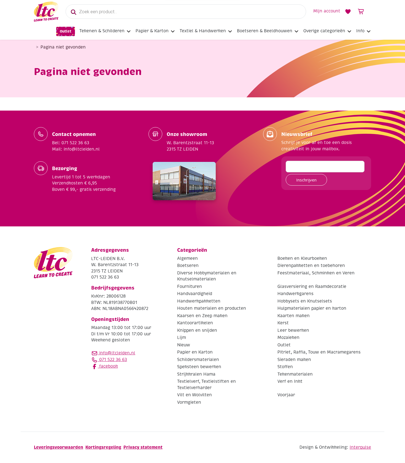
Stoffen (285, 366)
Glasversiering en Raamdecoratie (311, 286)
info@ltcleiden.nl (117, 352)
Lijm (181, 337)
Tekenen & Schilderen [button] (102, 30)
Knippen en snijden (197, 330)
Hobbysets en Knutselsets (304, 301)
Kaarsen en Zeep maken (202, 315)
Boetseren (188, 265)
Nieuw (183, 344)
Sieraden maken (294, 359)
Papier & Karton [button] (152, 30)
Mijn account (326, 11)
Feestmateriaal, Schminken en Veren (316, 273)
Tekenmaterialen (295, 374)
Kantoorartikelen (195, 322)
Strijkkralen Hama (196, 374)
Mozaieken (288, 337)
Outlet (65, 31)
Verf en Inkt (290, 381)
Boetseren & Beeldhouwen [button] (264, 30)
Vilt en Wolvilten (194, 394)
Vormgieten (189, 402)
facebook (108, 366)
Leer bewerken (293, 330)
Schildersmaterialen (198, 359)
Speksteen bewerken (199, 366)
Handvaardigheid (194, 293)
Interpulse (360, 447)
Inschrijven (306, 180)
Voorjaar (286, 394)
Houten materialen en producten (211, 308)
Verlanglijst (347, 11)
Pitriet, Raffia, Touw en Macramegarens (319, 352)
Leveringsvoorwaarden (58, 447)
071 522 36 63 (112, 359)
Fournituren (189, 286)
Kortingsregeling (103, 447)
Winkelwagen (361, 11)
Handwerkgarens (295, 293)
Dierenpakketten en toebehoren (311, 265)
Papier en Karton (195, 352)
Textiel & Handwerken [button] (203, 30)
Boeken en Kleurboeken (302, 258)
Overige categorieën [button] (324, 30)
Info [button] (360, 30)
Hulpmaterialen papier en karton (311, 308)
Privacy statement (143, 447)
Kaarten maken (293, 315)
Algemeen (187, 258)
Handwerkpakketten (198, 301)
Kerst (283, 322)
